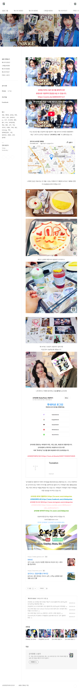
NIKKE (30, 559)
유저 (13, 135)
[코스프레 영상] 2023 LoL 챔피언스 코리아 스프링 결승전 (44, 613)
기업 (13, 125)
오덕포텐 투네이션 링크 (8, 685)
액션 (9, 130)
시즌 (11, 132)
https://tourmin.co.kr (35, 570)
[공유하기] (33, 588)
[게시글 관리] (35, 588)
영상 (16, 127)
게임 (3, 125)
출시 (3, 122)
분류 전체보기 (6, 59)
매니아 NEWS (33, 10)
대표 (6, 125)
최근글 (4, 91)
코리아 (3, 127)
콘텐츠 (9, 135)
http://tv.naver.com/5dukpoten (57, 511)
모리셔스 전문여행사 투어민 (38, 573)
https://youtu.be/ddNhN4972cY (51, 97)
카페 (12, 127)
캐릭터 (7, 115)
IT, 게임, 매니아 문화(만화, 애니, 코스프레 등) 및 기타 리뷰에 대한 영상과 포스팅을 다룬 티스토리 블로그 (48, 657)
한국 (16, 115)
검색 (70, 3)
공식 (8, 117)
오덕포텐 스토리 (35, 654)
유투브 (12, 157)
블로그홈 (5, 10)
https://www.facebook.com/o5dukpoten (57, 499)
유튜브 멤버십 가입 (24, 685)
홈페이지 (12, 117)
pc (2, 120)
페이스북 (3, 157)
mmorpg (4, 130)
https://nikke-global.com (36, 556)
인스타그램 (8, 157)
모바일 (11, 115)
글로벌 (3, 137)
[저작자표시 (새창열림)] (46, 588)
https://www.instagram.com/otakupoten (58, 502)
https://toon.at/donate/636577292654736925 (58, 456)
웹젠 (15, 120)
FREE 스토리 (6, 75)
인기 (6, 120)
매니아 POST (62, 10)
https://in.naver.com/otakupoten (60, 496)
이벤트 (8, 127)
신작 (10, 125)
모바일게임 (12, 122)
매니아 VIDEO (18, 10)
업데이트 (4, 135)
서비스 (3, 117)
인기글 (9, 91)
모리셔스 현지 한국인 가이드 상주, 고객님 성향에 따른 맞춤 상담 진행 (45, 577)
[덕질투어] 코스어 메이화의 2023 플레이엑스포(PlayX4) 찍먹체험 (46, 606)
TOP (75, 686)
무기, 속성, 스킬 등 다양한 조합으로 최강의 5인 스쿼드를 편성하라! (45, 563)
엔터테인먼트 (5, 132)
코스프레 (10, 120)
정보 (3, 115)
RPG (6, 122)
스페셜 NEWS (48, 10)
